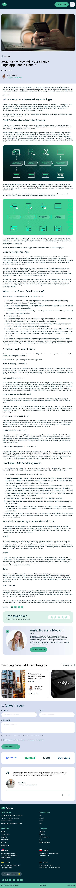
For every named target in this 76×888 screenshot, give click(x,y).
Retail (3, 831)
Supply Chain (5, 845)
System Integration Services (10, 818)
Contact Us (60, 4)
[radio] (52, 617)
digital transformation (39, 600)
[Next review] (68, 795)
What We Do (6, 812)
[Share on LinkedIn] (12, 607)
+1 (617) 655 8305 (6, 857)
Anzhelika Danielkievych (46, 630)
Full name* (4, 710)
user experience (17, 116)
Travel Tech (5, 834)
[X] (21, 879)
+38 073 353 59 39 (6, 868)
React (68, 91)
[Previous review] (63, 795)
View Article (31, 694)
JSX (16, 547)
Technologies (44, 812)
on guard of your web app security (23, 343)
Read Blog (66, 665)
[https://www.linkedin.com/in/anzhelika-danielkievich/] (7, 631)
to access (14, 283)
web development (16, 125)
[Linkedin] (10, 879)
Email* (41, 710)
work (51, 600)
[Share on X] (22, 607)
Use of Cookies (71, 885)
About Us (42, 831)
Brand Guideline (44, 842)
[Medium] (17, 879)
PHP (40, 824)
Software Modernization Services (12, 815)
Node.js (5, 528)
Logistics (4, 837)
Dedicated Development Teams (11, 824)
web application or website (12, 257)
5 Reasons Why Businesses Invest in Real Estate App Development (36, 677)
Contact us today (8, 600)
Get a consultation (9, 746)
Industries (5, 828)
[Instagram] (6, 879)
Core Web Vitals (23, 399)
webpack (48, 545)
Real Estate (5, 840)
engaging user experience (58, 268)
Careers (42, 834)
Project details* (6, 720)
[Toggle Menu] (72, 4)
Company (43, 828)
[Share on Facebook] (15, 607)
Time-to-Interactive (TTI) (25, 410)
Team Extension (6, 821)
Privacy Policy (42, 885)
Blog (40, 840)
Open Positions (44, 837)
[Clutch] (2, 879)
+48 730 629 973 (44, 855)
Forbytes (15, 593)
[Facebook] (14, 879)
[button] (19, 607)
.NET (40, 815)
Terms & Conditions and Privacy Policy (32, 740)
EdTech (3, 842)
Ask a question (37, 650)
